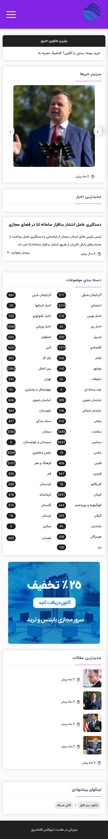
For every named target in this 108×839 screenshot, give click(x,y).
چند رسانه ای (81, 389)
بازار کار (29, 358)
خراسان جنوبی (80, 400)
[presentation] (97, 131)
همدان (29, 538)
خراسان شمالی (80, 410)
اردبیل (80, 337)
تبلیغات (80, 379)
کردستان (29, 484)
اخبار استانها (30, 305)
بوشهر (80, 368)
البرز (29, 347)
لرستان (30, 515)
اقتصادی (79, 347)
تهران (29, 379)
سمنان (29, 431)
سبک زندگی (29, 421)
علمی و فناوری (29, 452)
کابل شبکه (64, 805)
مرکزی (30, 526)
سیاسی (79, 442)
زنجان (80, 421)
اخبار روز (80, 326)
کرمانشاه (29, 494)
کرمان (79, 494)
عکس (80, 452)
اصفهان (29, 337)
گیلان (80, 515)
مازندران (80, 526)
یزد (80, 547)
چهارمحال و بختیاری (29, 389)
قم (29, 473)
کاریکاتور (80, 484)
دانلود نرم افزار (89, 805)
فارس (80, 463)
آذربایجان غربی (29, 295)
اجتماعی (79, 305)
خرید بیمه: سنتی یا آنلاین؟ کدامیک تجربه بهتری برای (63, 53)
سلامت (79, 431)
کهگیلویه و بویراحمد (80, 505)
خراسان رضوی (29, 400)
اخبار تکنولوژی (29, 316)
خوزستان (29, 410)
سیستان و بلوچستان (30, 442)
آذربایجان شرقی (80, 295)
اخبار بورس (80, 316)
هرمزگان (80, 536)
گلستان (29, 505)
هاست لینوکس (53, 829)
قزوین (80, 473)
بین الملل (29, 368)
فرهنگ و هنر (29, 463)
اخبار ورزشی (29, 326)
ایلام (80, 358)
